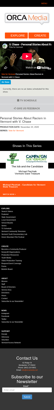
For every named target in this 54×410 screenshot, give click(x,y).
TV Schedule (28, 100)
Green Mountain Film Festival (12, 237)
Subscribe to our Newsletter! (12, 301)
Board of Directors (8, 287)
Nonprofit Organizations (10, 252)
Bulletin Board (7, 269)
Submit (27, 397)
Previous (3, 165)
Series (3, 226)
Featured (4, 214)
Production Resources (10, 255)
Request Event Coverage (11, 263)
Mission (4, 281)
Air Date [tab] (5, 82)
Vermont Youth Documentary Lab (14, 234)
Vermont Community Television (13, 231)
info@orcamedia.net (30, 370)
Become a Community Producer (13, 249)
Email (26, 386)
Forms (3, 266)
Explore (18, 35)
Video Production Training (11, 261)
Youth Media (6, 258)
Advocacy (5, 337)
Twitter (3, 319)
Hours (3, 296)
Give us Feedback (28, 108)
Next (51, 165)
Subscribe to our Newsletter (12, 322)
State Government (8, 217)
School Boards (7, 223)
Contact (4, 298)
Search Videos (7, 211)
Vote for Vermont (16, 130)
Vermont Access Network (11, 343)
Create (40, 35)
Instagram (5, 313)
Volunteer (5, 340)
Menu (44, 3)
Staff (3, 284)
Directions (5, 293)
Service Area (6, 290)
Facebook (5, 316)
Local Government (8, 220)
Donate (4, 334)
